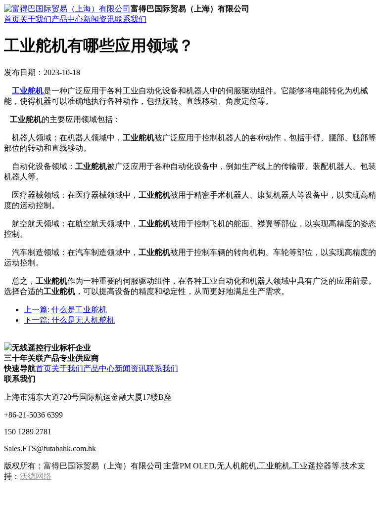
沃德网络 (35, 476)
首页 (12, 19)
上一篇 (65, 309)
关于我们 (35, 19)
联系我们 (130, 19)
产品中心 (67, 19)
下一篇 (69, 320)
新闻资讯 (99, 19)
